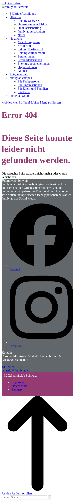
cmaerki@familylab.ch (16, 370)
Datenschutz (19, 386)
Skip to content (11, 3)
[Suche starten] (49, 497)
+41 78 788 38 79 (13, 367)
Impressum (18, 382)
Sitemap (17, 389)
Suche (5, 497)
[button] (31, 102)
